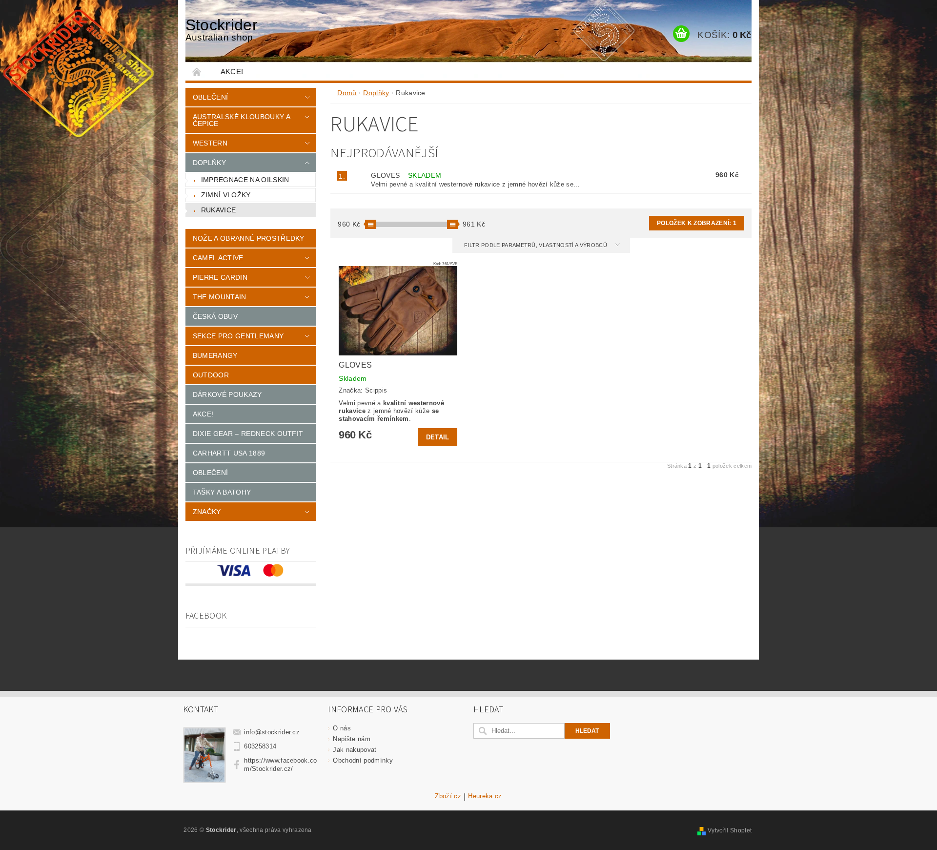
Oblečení (210, 97)
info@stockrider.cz (272, 732)
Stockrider (221, 29)
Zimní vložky (226, 195)
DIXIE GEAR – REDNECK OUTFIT (248, 433)
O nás (342, 728)
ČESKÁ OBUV (215, 316)
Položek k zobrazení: (696, 223)
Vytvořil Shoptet (730, 830)
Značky (207, 512)
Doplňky (209, 162)
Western (210, 143)
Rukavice (218, 210)
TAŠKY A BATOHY (222, 492)
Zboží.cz (448, 796)
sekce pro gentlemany (238, 336)
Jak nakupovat (354, 749)
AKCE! (232, 71)
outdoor (211, 375)
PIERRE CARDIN (220, 277)
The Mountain (219, 297)
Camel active (218, 258)
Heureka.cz (485, 796)
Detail (437, 437)
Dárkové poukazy (227, 394)
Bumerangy (215, 355)
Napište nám (351, 739)
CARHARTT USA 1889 (229, 453)
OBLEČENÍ (210, 473)
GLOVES (406, 175)
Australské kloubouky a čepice (241, 120)
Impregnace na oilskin (245, 180)
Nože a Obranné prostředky (249, 238)
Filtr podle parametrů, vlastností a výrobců (536, 245)
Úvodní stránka (197, 71)
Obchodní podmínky (362, 760)
